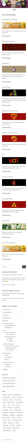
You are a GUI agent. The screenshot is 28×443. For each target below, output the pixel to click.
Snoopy (4, 422)
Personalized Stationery (10, 348)
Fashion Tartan (10, 402)
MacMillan (12, 415)
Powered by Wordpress (7, 439)
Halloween (10, 407)
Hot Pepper (5, 410)
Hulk (11, 410)
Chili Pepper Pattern (8, 41)
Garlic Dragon (6, 87)
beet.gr (11, 3)
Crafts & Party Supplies (8, 323)
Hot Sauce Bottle (7, 177)
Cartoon (14, 397)
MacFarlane (20, 412)
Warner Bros (16, 428)
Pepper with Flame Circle (10, 133)
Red (20, 420)
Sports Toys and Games (8, 362)
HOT (3, 155)
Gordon (18, 405)
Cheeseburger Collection (10, 19)
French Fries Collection (9, 243)
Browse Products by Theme (9, 378)
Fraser (4, 405)
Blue (10, 394)
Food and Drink (19, 402)
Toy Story (12, 425)
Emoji (4, 402)
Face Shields (10, 340)
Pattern (13, 417)
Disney (11, 400)
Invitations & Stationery (8, 344)
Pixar (9, 420)
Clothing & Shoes (7, 318)
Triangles (18, 425)
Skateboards (8, 366)
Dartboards (7, 364)
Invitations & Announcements (12, 346)
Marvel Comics (6, 417)
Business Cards (8, 357)
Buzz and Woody (16, 394)
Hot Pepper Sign (7, 199)
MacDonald (12, 412)
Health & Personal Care (10, 336)
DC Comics (5, 400)
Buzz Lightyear (6, 397)
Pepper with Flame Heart (10, 111)
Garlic (13, 405)
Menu (14, 9)
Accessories (5, 315)
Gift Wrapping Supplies (10, 325)
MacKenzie (5, 415)
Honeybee (16, 407)
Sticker (17, 422)
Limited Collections (7, 312)
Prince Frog (15, 420)
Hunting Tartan (17, 410)
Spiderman (11, 422)
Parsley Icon (6, 221)
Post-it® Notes (10, 350)
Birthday (5, 394)
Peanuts (19, 417)
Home (4, 330)
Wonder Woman (7, 430)
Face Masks (9, 338)
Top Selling (5, 425)
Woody (14, 430)
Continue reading (6, 35)
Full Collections (6, 309)
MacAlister (5, 412)
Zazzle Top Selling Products (9, 383)
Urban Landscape (7, 428)
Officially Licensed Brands (9, 380)
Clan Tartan (20, 397)
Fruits (9, 405)
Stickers (7, 359)
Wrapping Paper (8, 327)
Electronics (5, 320)
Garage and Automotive (10, 332)
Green (4, 407)
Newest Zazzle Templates (9, 386)
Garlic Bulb (5, 63)
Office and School (7, 353)
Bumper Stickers (11, 334)
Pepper (4, 420)
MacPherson (20, 415)
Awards (6, 355)
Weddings (5, 369)
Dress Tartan (18, 400)
